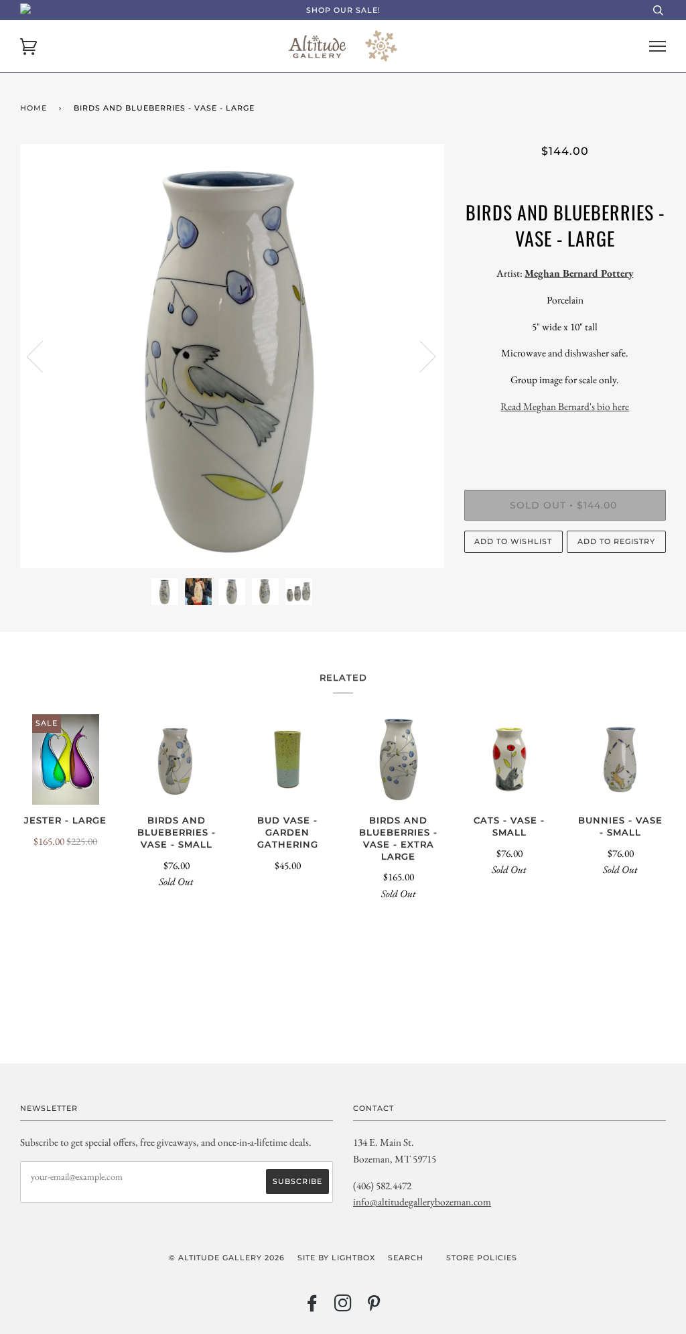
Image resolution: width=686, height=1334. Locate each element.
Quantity (565, 435)
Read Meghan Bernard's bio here (564, 406)
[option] (232, 356)
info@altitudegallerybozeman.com (422, 1202)
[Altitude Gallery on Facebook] (312, 1307)
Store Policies (481, 1257)
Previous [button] (43, 356)
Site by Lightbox (336, 1257)
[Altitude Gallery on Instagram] (343, 1307)
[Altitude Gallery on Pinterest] (374, 1307)
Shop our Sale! (343, 10)
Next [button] (419, 356)
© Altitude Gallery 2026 (227, 1257)
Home (33, 108)
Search (405, 1257)
